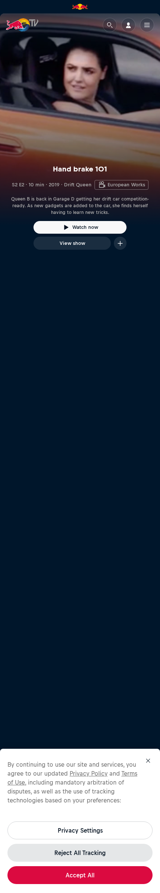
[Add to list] (120, 243)
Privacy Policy (89, 773)
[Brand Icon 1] (80, 6)
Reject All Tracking (80, 852)
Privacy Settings (80, 830)
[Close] (148, 760)
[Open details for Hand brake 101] (80, 138)
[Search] (110, 25)
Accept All (80, 875)
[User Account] (128, 25)
